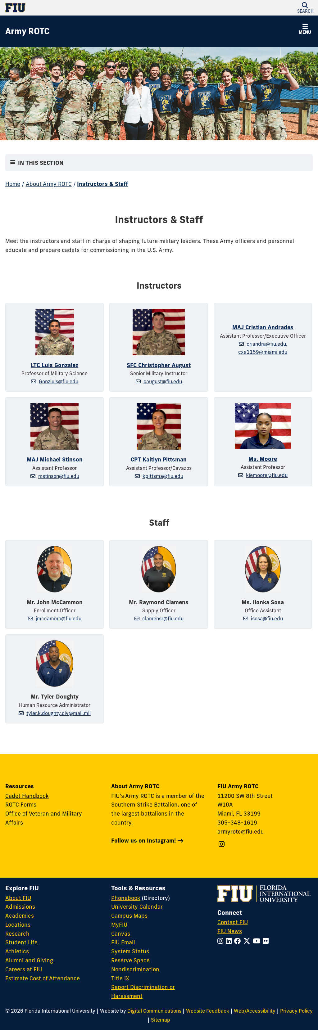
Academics (19, 915)
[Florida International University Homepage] (82, 7)
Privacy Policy (296, 1011)
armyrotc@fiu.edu (240, 831)
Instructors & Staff (102, 183)
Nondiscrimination (135, 969)
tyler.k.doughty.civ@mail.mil (58, 713)
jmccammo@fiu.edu (58, 618)
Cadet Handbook (27, 795)
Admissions (20, 906)
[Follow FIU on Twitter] (248, 941)
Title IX (120, 978)
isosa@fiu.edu (267, 618)
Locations (17, 924)
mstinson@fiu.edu (58, 476)
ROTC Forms (20, 804)
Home (12, 183)
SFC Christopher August (159, 365)
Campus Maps (129, 915)
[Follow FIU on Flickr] (267, 941)
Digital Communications (154, 1011)
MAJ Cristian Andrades (262, 327)
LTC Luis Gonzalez (54, 365)
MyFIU (119, 924)
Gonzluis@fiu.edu (58, 381)
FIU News (229, 931)
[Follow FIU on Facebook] (238, 941)
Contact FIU (232, 922)
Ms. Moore (262, 458)
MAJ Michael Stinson (55, 459)
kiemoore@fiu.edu (267, 475)
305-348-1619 (237, 822)
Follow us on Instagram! (143, 840)
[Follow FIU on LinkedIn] (230, 941)
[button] (305, 8)
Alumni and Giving (29, 960)
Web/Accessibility (254, 1011)
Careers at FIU (23, 969)
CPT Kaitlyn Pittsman (159, 459)
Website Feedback (207, 1011)
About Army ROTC (49, 183)
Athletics (17, 951)
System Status (130, 951)
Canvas (120, 933)
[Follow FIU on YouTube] (258, 941)
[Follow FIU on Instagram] (221, 941)
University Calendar (137, 906)
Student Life (21, 942)
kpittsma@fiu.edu (163, 476)
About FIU (18, 898)
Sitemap (160, 1020)
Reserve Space (130, 960)
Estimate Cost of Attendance (42, 978)
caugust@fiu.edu (162, 381)
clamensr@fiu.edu (163, 618)
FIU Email (123, 942)
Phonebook (125, 898)
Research (17, 933)
